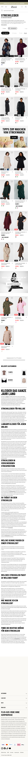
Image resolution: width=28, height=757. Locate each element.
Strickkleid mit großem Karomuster (5, 60)
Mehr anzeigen (4, 24)
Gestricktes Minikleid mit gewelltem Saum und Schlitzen (20, 201)
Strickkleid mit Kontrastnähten (18, 318)
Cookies (11, 752)
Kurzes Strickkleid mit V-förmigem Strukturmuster (20, 59)
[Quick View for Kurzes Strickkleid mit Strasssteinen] (12, 263)
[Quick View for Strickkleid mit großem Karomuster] (12, 60)
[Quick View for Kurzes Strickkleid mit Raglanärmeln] (12, 346)
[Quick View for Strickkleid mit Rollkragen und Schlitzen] (26, 89)
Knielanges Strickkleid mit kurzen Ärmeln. (20, 232)
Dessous (10, 380)
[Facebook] (5, 748)
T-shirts (10, 373)
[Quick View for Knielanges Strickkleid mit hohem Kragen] (12, 317)
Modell (25, 33)
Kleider (7, 396)
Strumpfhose (7, 513)
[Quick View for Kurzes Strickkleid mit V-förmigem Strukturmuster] (26, 58)
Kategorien (3, 693)
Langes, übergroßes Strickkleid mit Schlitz (5, 118)
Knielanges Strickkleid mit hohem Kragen (6, 318)
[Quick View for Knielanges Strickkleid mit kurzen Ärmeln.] (26, 232)
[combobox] (14, 10)
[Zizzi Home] (14, 6)
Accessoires (7, 535)
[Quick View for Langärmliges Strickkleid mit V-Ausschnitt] (26, 263)
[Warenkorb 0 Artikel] (26, 7)
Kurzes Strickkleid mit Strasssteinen (5, 264)
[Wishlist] (12, 39)
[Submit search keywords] (2, 10)
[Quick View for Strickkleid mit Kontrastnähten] (26, 317)
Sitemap (21, 752)
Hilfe (2, 702)
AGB (8, 752)
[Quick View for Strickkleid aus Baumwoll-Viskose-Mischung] (26, 172)
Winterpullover (12, 491)
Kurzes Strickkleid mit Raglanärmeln (5, 347)
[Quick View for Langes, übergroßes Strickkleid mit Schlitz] (12, 118)
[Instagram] (2, 748)
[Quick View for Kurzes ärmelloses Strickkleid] (26, 118)
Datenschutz (3, 752)
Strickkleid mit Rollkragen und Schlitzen (20, 89)
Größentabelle (17, 638)
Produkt (20, 33)
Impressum (16, 752)
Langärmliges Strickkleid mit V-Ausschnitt (20, 264)
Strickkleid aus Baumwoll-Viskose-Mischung (19, 172)
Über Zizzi (3, 707)
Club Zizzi (3, 698)
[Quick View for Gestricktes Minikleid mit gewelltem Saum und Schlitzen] (26, 201)
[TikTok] (7, 748)
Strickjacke (10, 527)
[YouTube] (10, 748)
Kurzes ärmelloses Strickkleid (18, 118)
